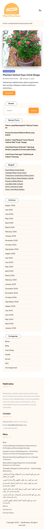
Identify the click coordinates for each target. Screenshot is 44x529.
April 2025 (9, 271)
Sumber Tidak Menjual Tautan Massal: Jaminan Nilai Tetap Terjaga (19, 141)
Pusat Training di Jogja (14, 186)
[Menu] (40, 10)
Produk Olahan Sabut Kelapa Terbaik (19, 178)
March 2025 (10, 275)
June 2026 (9, 214)
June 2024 (9, 315)
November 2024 (11, 293)
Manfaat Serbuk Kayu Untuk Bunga (21, 74)
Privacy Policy (8, 513)
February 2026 (11, 232)
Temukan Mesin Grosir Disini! (16, 173)
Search (11, 103)
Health (7, 354)
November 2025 (11, 240)
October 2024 (11, 297)
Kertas (7, 359)
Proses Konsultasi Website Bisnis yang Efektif (19, 134)
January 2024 (10, 328)
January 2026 (10, 236)
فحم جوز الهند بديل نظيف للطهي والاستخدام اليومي (20, 480)
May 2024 (9, 319)
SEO (7, 363)
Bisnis (7, 341)
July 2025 (9, 258)
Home (5, 23)
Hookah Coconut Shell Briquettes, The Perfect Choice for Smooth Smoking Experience (20, 452)
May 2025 (9, 267)
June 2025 (9, 262)
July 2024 (9, 310)
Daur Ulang (9, 350)
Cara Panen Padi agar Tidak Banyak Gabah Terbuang (19, 155)
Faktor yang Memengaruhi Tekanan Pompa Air (21, 126)
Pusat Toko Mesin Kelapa (14, 189)
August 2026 (10, 205)
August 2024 (10, 306)
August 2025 (10, 253)
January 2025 (10, 284)
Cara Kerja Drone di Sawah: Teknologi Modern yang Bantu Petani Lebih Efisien (20, 148)
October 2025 (10, 245)
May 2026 (9, 218)
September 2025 (11, 249)
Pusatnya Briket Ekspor (14, 181)
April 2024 (9, 324)
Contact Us (7, 509)
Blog (7, 346)
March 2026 (10, 227)
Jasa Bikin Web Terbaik (14, 184)
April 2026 (9, 223)
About (5, 506)
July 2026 (9, 210)
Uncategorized (9, 71)
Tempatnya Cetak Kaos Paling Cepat (19, 175)
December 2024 (11, 289)
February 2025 (11, 280)
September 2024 (12, 302)
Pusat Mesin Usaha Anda (14, 170)
